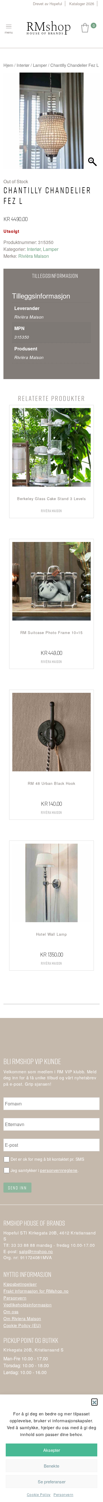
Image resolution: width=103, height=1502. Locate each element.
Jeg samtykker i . (45, 1170)
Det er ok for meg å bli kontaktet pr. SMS (47, 1159)
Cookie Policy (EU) (22, 1325)
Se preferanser (52, 1481)
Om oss (11, 1311)
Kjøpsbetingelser (20, 1284)
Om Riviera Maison (22, 1318)
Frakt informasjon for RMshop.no (36, 1291)
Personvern (63, 1494)
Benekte (51, 1466)
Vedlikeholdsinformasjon (27, 1305)
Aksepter (51, 1450)
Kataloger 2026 (81, 3)
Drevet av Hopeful (47, 3)
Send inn (17, 1188)
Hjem (8, 65)
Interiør (23, 65)
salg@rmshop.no (36, 1251)
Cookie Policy (39, 1494)
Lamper (40, 65)
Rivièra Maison (33, 256)
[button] (94, 1402)
